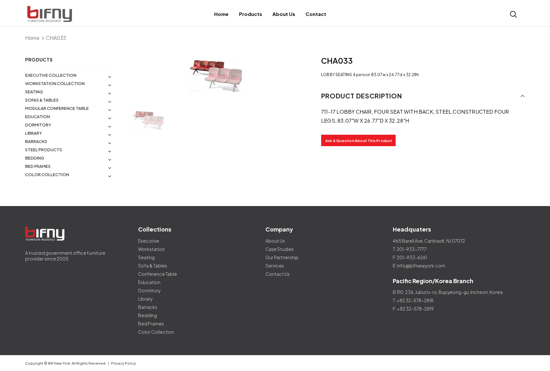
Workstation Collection (55, 83)
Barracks (36, 141)
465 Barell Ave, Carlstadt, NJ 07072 (429, 241)
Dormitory (38, 124)
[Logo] (78, 14)
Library (33, 133)
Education (37, 116)
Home (32, 37)
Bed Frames (38, 166)
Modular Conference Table (57, 108)
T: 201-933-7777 (409, 249)
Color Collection (47, 174)
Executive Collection (50, 75)
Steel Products (43, 149)
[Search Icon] (513, 14)
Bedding (34, 158)
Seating (34, 91)
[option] (216, 76)
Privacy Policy (123, 363)
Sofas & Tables (42, 100)
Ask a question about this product (358, 141)
